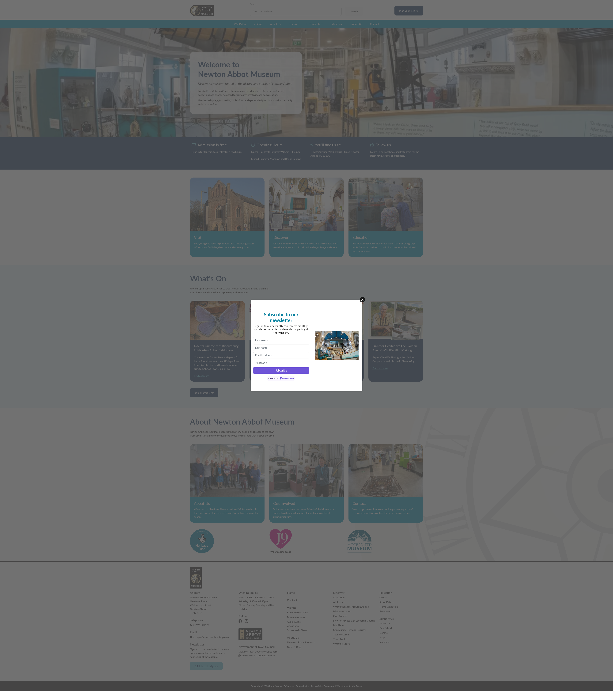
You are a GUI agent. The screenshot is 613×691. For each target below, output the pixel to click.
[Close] (362, 299)
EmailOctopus (288, 378)
